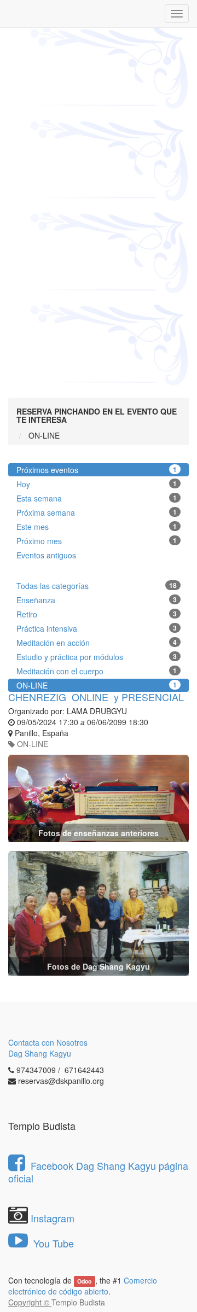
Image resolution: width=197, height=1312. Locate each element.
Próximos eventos (96, 469)
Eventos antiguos (46, 555)
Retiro (96, 614)
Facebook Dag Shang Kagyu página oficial (98, 1171)
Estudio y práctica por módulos (96, 656)
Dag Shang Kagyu (39, 1053)
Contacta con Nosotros (48, 1042)
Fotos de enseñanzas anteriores (98, 832)
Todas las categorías (96, 585)
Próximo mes (96, 540)
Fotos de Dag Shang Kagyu (98, 966)
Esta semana (96, 498)
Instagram (52, 1218)
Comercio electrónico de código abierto (82, 1286)
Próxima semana (96, 512)
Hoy (96, 484)
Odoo (84, 1281)
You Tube (52, 1243)
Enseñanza (96, 599)
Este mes (96, 526)
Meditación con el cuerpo (96, 671)
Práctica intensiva (96, 628)
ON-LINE (96, 685)
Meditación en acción (96, 642)
